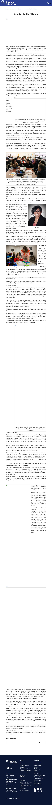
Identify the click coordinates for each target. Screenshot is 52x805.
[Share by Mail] (39, 743)
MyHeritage (37, 769)
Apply (35, 764)
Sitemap (22, 767)
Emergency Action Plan (26, 782)
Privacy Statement (24, 765)
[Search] (47, 3)
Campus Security (24, 783)
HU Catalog (37, 773)
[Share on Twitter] (26, 743)
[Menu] (50, 3)
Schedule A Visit (38, 765)
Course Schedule (38, 778)
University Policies (24, 772)
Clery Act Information (25, 770)
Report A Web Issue (25, 769)
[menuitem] (47, 3)
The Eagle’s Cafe (38, 777)
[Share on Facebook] (12, 743)
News (35, 770)
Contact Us (23, 788)
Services (22, 787)
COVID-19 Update (24, 790)
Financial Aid (37, 772)
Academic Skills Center (40, 775)
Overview (22, 780)
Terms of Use (23, 764)
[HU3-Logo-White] (9, 3)
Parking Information (25, 785)
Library (36, 767)
